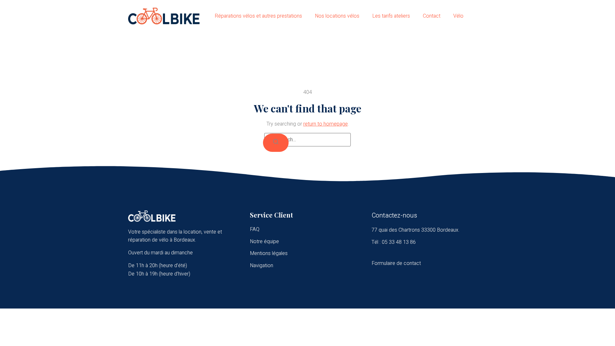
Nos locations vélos (337, 16)
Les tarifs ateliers (391, 16)
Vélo (458, 16)
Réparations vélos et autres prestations (258, 16)
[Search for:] (307, 139)
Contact (431, 16)
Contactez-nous (394, 215)
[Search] (276, 143)
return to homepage (325, 124)
